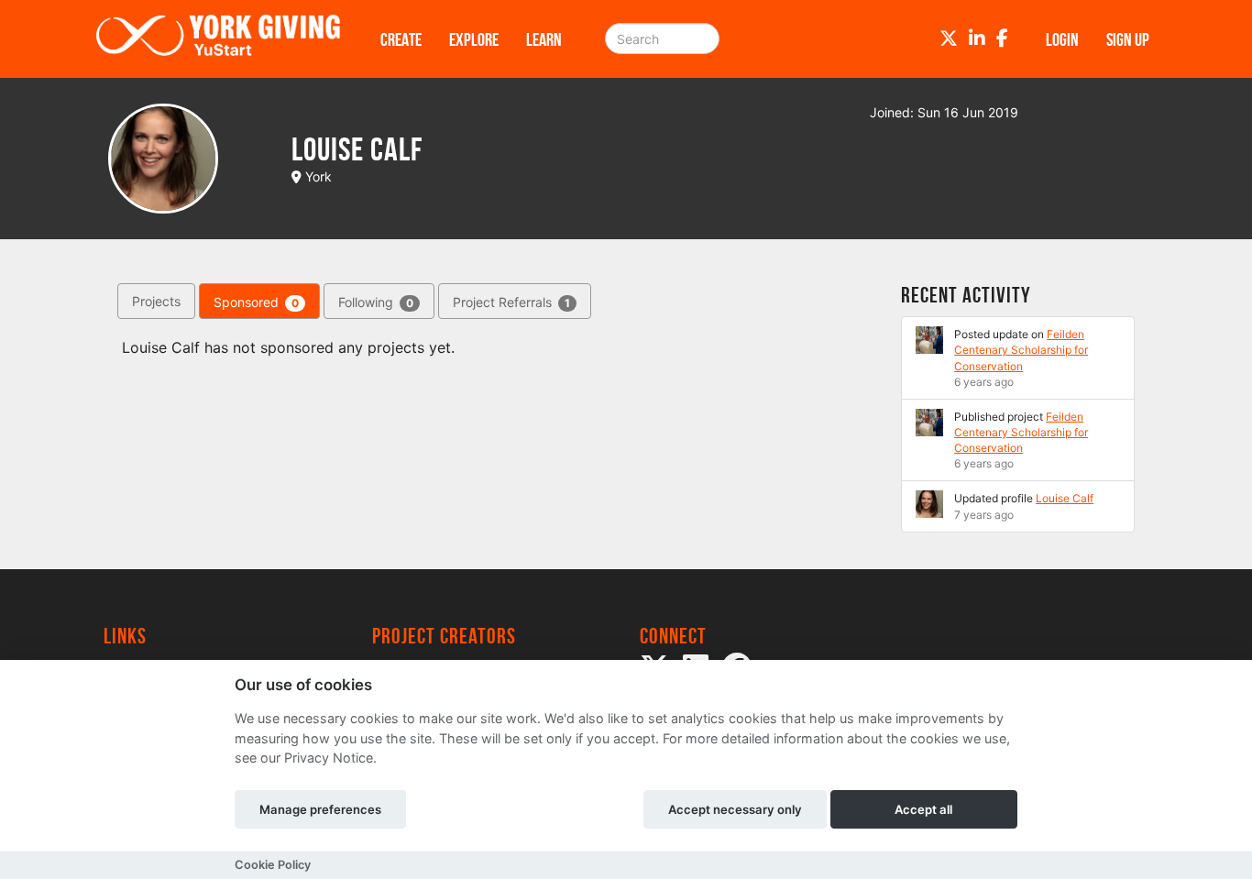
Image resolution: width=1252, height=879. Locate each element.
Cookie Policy (273, 865)
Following (375, 302)
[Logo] (218, 39)
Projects (156, 301)
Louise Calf (1064, 498)
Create (401, 39)
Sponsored (256, 302)
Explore (474, 39)
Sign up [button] (1127, 39)
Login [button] (1062, 39)
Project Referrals (511, 302)
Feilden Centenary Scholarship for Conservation (1021, 349)
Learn (544, 39)
